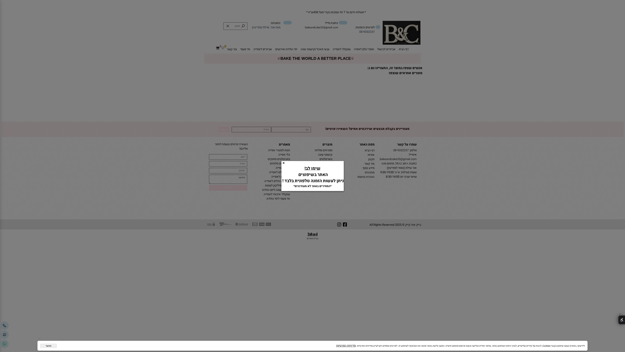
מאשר (48, 346)
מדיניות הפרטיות (346, 346)
